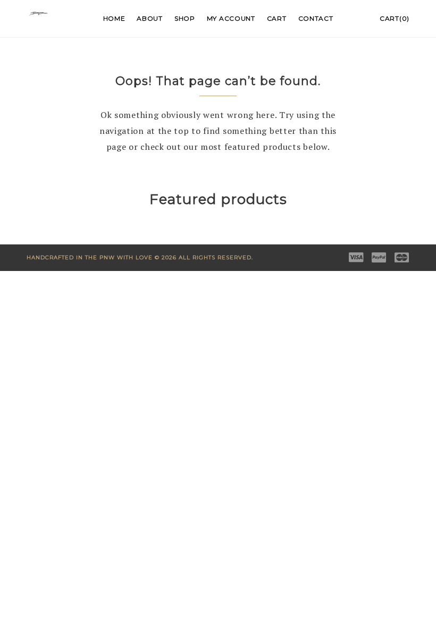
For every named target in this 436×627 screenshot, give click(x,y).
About (150, 18)
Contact (315, 18)
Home (114, 18)
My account (231, 18)
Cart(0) (394, 18)
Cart (277, 18)
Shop (184, 18)
